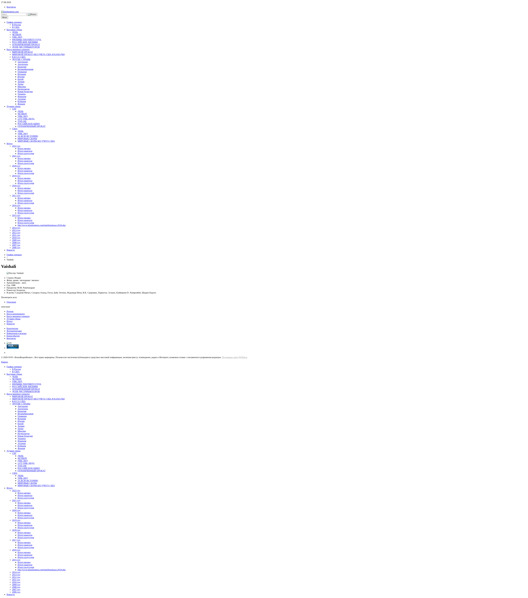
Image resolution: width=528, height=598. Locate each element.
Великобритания (25, 69)
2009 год (16, 240)
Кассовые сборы (14, 29)
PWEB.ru (243, 357)
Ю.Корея (22, 101)
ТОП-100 (22, 121)
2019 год (16, 176)
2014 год (16, 228)
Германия (22, 72)
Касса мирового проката (18, 49)
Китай (21, 79)
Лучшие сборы (13, 106)
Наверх (4, 362)
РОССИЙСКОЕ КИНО (29, 124)
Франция (22, 96)
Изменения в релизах (17, 333)
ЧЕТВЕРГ (17, 34)
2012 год (16, 233)
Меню (4, 17)
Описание (11, 302)
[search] (32, 14)
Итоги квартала (25, 151)
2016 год (16, 205)
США (14, 129)
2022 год (16, 146)
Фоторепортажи (14, 331)
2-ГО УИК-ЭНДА (26, 119)
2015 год (16, 215)
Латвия (21, 81)
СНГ (14, 109)
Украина (22, 94)
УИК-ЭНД (17, 37)
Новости (11, 250)
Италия (21, 77)
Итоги (10, 143)
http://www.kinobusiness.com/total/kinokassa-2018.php (42, 225)
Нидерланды (24, 89)
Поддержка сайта (230, 357)
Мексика (22, 86)
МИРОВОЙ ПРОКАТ (22, 52)
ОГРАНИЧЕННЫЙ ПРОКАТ (26, 44)
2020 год (16, 166)
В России (16, 25)
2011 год (16, 235)
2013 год (16, 230)
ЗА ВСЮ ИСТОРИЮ (28, 136)
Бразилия (22, 67)
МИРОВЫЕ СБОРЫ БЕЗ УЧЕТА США (36, 141)
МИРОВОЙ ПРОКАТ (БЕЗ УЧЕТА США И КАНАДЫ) (38, 54)
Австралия (23, 62)
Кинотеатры (12, 328)
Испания (22, 74)
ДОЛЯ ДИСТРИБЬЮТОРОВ (26, 47)
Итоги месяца (24, 148)
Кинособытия (13, 336)
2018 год (16, 185)
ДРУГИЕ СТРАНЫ (21, 59)
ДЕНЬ (15, 32)
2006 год (16, 247)
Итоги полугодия (26, 153)
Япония (21, 104)
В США (16, 27)
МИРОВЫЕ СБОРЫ (27, 138)
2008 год (16, 242)
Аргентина (23, 64)
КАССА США (19, 57)
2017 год (16, 195)
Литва (20, 84)
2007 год (16, 245)
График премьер (14, 22)
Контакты (11, 7)
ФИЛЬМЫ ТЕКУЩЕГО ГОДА (26, 39)
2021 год (16, 156)
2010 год (16, 237)
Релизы (10, 311)
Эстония (22, 99)
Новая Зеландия (25, 91)
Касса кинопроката (16, 314)
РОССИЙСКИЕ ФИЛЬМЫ (25, 42)
